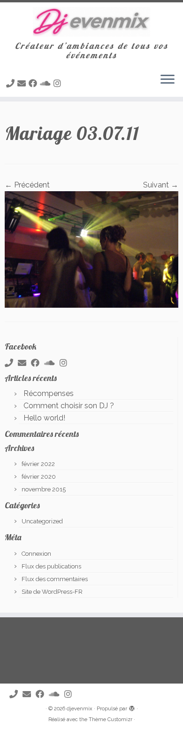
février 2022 (38, 463)
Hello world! (44, 417)
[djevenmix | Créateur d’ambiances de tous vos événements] (91, 22)
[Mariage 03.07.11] (91, 248)
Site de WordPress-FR (52, 591)
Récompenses (48, 393)
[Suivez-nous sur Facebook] (34, 83)
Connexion (36, 553)
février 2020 (39, 476)
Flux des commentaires (55, 579)
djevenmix (79, 709)
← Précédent (27, 184)
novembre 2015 (44, 489)
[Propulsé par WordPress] (132, 707)
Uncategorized (42, 521)
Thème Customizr (110, 719)
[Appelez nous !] (11, 83)
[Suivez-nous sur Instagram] (58, 83)
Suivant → (160, 184)
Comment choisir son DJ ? (68, 405)
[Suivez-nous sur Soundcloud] (46, 83)
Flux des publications (51, 566)
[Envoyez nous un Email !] (23, 83)
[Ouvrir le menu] (167, 80)
